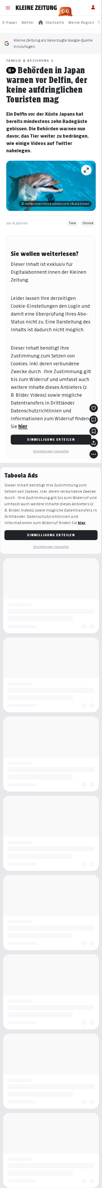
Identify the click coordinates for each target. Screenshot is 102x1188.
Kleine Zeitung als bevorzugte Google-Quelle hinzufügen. (53, 43)
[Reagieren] (93, 408)
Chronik (88, 223)
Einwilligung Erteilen (51, 439)
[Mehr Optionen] (93, 454)
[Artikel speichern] (93, 431)
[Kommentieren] (93, 420)
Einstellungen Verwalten (51, 451)
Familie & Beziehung (27, 60)
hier (22, 426)
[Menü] (8, 8)
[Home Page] (36, 7)
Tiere (72, 223)
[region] (51, 23)
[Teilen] (93, 443)
